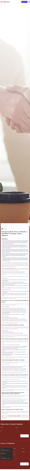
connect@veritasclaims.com (5, 450)
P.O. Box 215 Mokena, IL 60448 (5, 458)
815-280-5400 (3, 453)
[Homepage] (5, 2)
